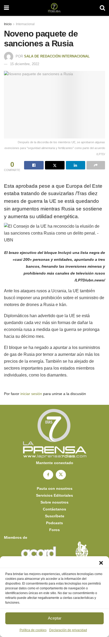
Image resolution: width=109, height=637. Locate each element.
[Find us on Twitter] (61, 474)
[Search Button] (102, 8)
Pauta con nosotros (54, 488)
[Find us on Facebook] (48, 474)
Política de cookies (33, 630)
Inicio (8, 24)
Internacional (25, 24)
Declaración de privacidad (68, 630)
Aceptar (54, 618)
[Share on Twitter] (55, 165)
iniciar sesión (31, 394)
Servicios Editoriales (54, 495)
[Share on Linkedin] (75, 165)
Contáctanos (54, 509)
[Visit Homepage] (54, 8)
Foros (54, 530)
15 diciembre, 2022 (24, 64)
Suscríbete (54, 516)
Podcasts (54, 523)
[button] (101, 563)
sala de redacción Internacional (57, 56)
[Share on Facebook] (34, 165)
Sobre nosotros (54, 502)
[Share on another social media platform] (96, 165)
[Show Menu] (6, 8)
